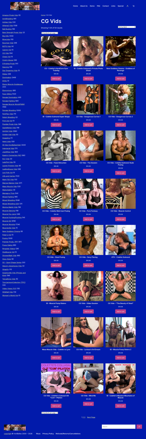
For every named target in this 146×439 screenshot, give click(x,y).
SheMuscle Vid (8, 252)
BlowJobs (6, 39)
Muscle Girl (6, 221)
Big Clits (5, 36)
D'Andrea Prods (8, 64)
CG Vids (5, 53)
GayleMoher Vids (9, 128)
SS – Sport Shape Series (11, 262)
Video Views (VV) (9, 289)
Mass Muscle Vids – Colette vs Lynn (56, 350)
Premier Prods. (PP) (10, 242)
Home (43, 15)
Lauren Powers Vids (10, 166)
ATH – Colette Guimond (120, 257)
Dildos (4, 74)
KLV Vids (5, 159)
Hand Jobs (6, 142)
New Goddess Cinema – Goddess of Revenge (120, 69)
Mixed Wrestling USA (10, 204)
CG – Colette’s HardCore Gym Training (56, 69)
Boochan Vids (7, 43)
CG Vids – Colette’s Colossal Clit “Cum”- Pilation (56, 397)
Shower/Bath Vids (9, 256)
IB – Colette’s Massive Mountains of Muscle (121, 397)
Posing (5, 238)
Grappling (6, 138)
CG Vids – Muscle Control (121, 211)
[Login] (127, 6)
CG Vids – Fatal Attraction (56, 163)
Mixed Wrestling (8, 200)
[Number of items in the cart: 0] (133, 6)
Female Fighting (8, 101)
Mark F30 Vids (8, 180)
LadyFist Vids (7, 162)
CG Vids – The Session (88, 163)
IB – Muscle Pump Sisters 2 (120, 350)
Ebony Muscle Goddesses (12, 84)
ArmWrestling (7, 19)
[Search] (139, 427)
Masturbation (7, 190)
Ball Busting (7, 29)
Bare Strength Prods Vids (12, 32)
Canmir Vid (6, 50)
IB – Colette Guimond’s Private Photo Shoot (88, 69)
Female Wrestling (9, 110)
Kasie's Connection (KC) (11, 155)
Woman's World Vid (10, 295)
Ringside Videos (8, 249)
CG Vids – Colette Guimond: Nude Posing (120, 164)
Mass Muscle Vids (9, 186)
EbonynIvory (7, 90)
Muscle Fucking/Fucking (12, 218)
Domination (6, 77)
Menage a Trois (8, 193)
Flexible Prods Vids (9, 124)
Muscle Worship (8, 224)
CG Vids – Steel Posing (56, 257)
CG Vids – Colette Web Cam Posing (56, 211)
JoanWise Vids (8, 152)
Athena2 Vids (7, 26)
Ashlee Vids (7, 22)
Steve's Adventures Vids (12, 266)
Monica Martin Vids (9, 207)
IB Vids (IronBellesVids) (11, 145)
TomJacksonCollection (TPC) (13, 282)
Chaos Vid (6, 57)
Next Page (91, 417)
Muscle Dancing (8, 211)
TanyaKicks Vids (8, 279)
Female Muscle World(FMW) (13, 104)
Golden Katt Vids (8, 135)
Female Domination (9, 97)
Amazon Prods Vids (10, 15)
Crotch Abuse (7, 60)
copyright (7, 434)
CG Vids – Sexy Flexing (88, 257)
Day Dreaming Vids (9, 71)
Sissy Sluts (6, 259)
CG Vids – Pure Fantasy (88, 211)
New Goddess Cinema (11, 231)
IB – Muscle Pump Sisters (56, 303)
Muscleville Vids (8, 228)
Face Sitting (7, 94)
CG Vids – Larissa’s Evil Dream (88, 350)
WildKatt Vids (7, 292)
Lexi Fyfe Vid (7, 173)
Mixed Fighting (8, 197)
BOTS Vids (6, 46)
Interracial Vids (8, 148)
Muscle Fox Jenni (9, 214)
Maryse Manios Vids (10, 183)
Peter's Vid (6, 235)
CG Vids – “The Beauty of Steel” (120, 303)
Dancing (5, 67)
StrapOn (5, 269)
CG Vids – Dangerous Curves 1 (88, 117)
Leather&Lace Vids (9, 169)
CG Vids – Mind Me (88, 396)
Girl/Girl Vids (7, 131)
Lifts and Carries (8, 176)
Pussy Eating (7, 245)
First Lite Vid (7, 121)
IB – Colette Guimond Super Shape (56, 117)
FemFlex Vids (7, 114)
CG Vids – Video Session (88, 303)
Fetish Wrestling (8, 117)
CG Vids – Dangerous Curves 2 (120, 117)
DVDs (4, 81)
